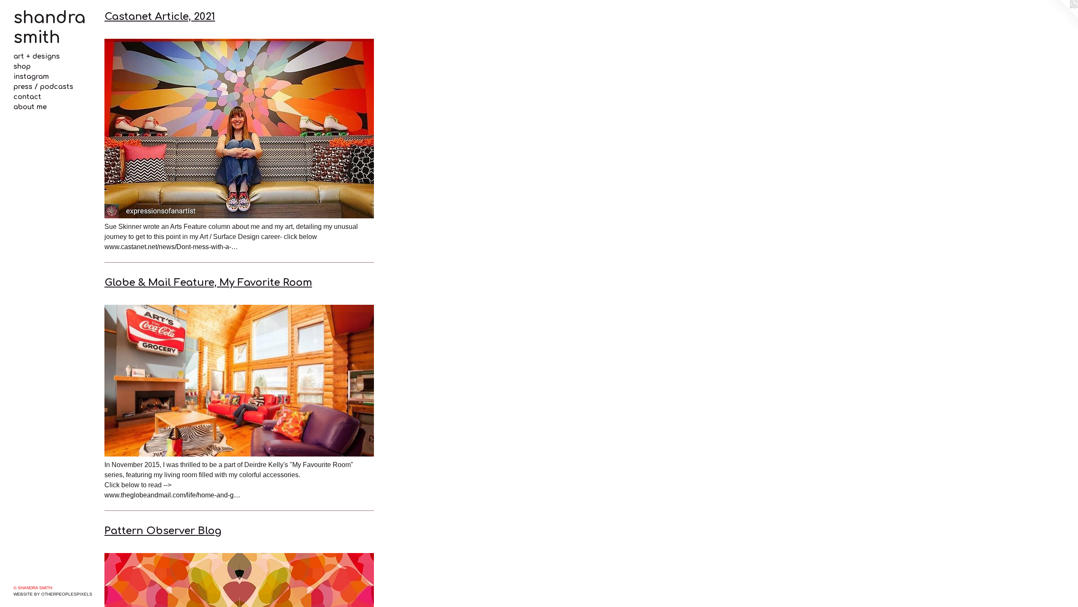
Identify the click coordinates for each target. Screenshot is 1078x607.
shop (22, 66)
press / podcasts (43, 87)
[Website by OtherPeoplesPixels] (1061, 17)
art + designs (36, 56)
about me (30, 107)
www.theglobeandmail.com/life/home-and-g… (172, 495)
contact (27, 97)
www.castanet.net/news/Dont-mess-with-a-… (171, 246)
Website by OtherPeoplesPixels (52, 594)
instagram (31, 77)
